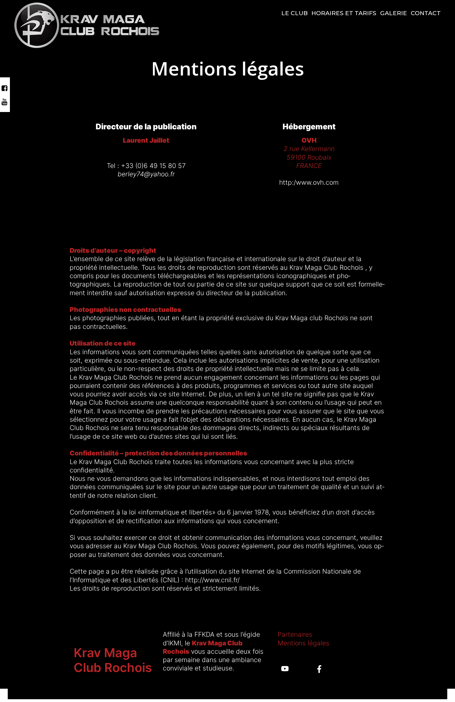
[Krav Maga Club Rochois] (86, 24)
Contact (426, 13)
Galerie (393, 13)
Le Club (294, 13)
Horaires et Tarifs (343, 13)
